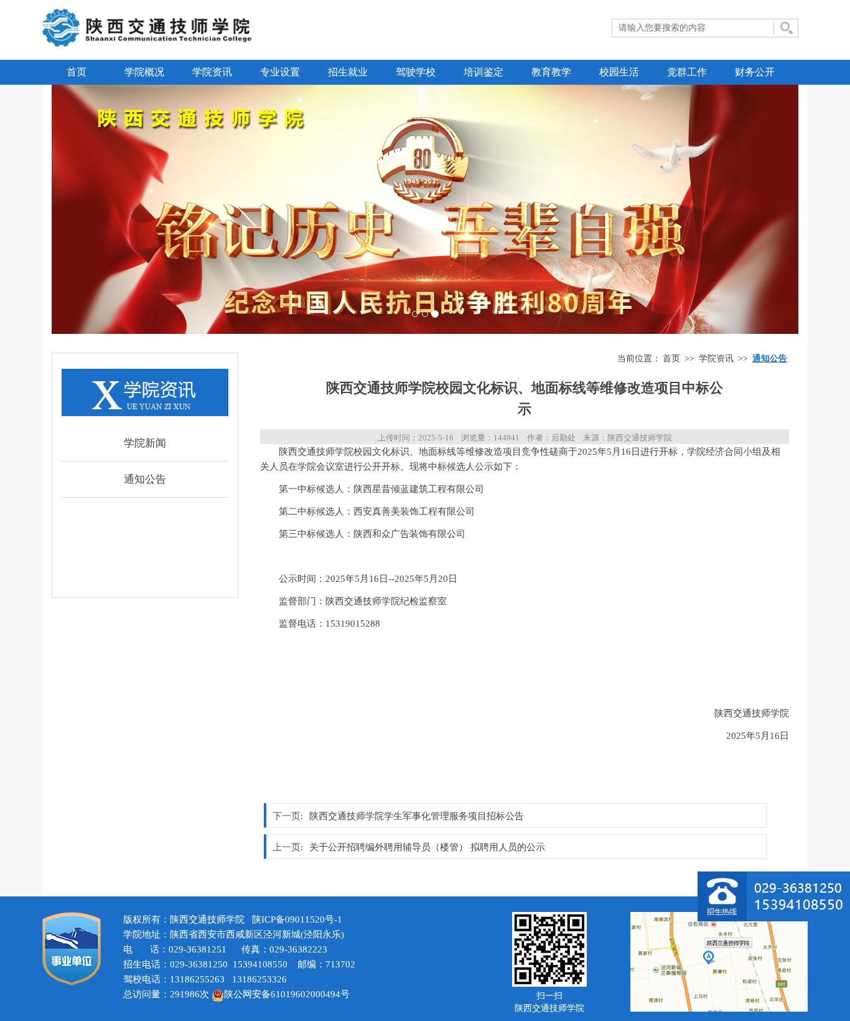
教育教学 (551, 72)
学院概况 (144, 72)
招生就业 (348, 72)
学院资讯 (212, 72)
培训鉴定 (483, 72)
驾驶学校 (416, 72)
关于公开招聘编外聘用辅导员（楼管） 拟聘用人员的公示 (427, 847)
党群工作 (687, 72)
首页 (76, 72)
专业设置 (280, 72)
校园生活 (619, 72)
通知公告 (145, 479)
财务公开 (755, 72)
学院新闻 (145, 443)
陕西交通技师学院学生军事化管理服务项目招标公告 (416, 816)
